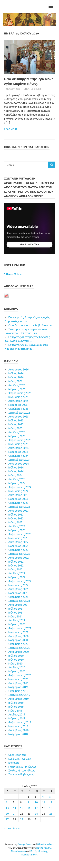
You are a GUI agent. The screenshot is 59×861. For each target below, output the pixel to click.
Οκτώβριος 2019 (18, 690)
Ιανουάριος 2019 (18, 726)
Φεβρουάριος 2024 (19, 487)
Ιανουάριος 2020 (18, 679)
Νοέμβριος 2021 (18, 592)
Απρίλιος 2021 (16, 620)
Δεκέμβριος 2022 (18, 542)
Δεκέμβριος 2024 (18, 447)
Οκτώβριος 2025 (18, 408)
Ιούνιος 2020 (16, 659)
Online (12, 274)
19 (50, 808)
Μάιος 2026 (15, 381)
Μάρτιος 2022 (16, 577)
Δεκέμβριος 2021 (18, 589)
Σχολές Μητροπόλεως (21, 770)
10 (36, 802)
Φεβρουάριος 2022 (19, 581)
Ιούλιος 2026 (16, 373)
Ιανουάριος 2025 (18, 444)
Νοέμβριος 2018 (18, 734)
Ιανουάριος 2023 (18, 538)
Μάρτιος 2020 (16, 671)
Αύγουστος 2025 (18, 416)
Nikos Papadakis (45, 844)
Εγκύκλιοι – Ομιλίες (19, 758)
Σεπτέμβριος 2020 (19, 647)
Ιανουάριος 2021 (18, 632)
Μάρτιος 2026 (16, 389)
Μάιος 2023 (15, 522)
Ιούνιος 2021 (16, 612)
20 (7, 813)
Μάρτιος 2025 (16, 436)
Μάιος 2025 (15, 428)
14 (14, 808)
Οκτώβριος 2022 (18, 549)
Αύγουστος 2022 (18, 557)
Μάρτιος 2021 (16, 624)
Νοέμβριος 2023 (18, 498)
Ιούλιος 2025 (16, 420)
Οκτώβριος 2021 (18, 596)
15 (21, 808)
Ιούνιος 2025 (16, 424)
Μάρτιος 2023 (16, 530)
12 (50, 802)
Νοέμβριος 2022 (18, 545)
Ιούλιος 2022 (16, 561)
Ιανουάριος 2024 (18, 491)
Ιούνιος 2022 (16, 565)
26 (50, 813)
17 (36, 808)
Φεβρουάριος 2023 (19, 534)
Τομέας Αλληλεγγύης (20, 774)
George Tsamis (25, 844)
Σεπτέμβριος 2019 (19, 694)
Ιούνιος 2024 (16, 471)
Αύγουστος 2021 (18, 604)
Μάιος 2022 (15, 569)
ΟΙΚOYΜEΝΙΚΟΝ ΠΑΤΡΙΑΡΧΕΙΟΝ (26, 147)
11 (43, 802)
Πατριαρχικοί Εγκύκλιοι (22, 766)
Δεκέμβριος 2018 (18, 730)
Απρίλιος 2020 (16, 667)
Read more (11, 129)
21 (14, 813)
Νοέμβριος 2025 (18, 404)
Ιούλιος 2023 (16, 514)
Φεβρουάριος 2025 (19, 440)
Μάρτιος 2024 (16, 483)
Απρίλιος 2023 (16, 526)
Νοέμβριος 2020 (18, 640)
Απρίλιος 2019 (16, 714)
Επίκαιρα (13, 762)
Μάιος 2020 (15, 663)
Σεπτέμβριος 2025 (19, 412)
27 (7, 819)
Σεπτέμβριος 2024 (19, 459)
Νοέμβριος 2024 (18, 451)
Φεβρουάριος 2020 (19, 675)
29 (21, 819)
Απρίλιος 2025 (16, 432)
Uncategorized (32, 89)
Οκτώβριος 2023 (18, 502)
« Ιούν (7, 828)
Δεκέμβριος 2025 (18, 400)
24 (36, 813)
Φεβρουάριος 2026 (19, 393)
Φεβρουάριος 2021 (19, 628)
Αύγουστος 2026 (18, 369)
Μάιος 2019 (15, 710)
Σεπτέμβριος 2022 (19, 553)
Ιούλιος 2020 (16, 655)
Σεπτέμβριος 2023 (19, 506)
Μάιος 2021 (15, 616)
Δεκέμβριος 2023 (18, 494)
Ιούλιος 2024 (16, 467)
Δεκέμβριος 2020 (18, 636)
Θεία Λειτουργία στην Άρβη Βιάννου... (30, 325)
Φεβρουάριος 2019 (19, 722)
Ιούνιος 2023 (16, 518)
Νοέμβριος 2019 (18, 687)
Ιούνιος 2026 (16, 377)
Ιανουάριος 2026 (18, 396)
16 (29, 808)
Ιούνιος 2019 (16, 706)
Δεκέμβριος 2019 (18, 683)
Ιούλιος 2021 (16, 608)
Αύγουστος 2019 (18, 698)
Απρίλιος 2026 (16, 385)
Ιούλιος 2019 (16, 702)
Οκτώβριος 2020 (18, 643)
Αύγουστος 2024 (18, 463)
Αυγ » (16, 828)
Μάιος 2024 (15, 475)
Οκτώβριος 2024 (18, 455)
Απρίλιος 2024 (16, 479)
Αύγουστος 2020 (18, 651)
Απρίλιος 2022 (16, 573)
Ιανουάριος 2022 (18, 585)
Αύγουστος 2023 (18, 510)
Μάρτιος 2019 (16, 718)
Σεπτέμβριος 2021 (19, 600)
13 (7, 808)
